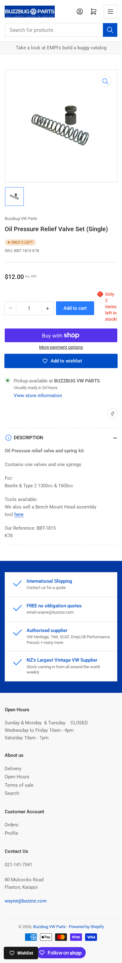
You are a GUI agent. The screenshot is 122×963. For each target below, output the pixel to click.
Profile (11, 833)
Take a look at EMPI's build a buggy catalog (61, 48)
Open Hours (17, 777)
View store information (38, 395)
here (18, 514)
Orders (11, 825)
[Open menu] (110, 11)
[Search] (110, 29)
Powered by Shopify (86, 926)
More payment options (61, 347)
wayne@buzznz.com (26, 901)
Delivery (13, 768)
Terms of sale (19, 785)
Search (12, 793)
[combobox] (61, 30)
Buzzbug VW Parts (21, 218)
